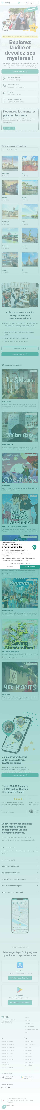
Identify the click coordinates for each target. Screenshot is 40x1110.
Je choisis (10, 566)
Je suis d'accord (30, 566)
